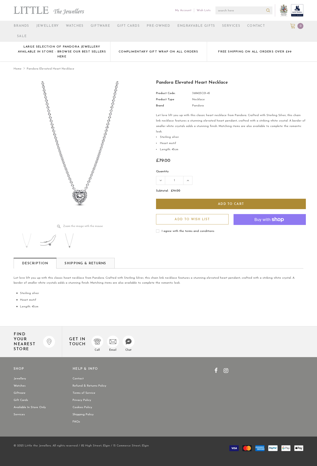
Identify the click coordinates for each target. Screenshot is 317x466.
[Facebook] (216, 370)
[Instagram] (226, 370)
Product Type (165, 99)
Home (18, 68)
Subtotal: (162, 190)
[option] (62, 51)
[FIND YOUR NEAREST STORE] (49, 342)
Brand (160, 105)
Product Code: (165, 93)
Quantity (162, 171)
